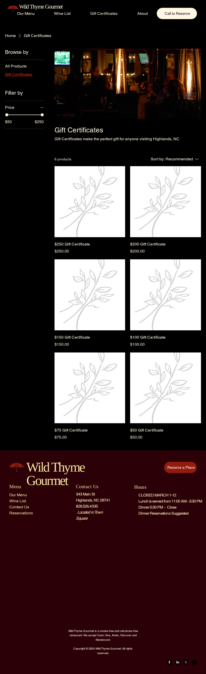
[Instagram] (194, 662)
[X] (185, 662)
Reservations (21, 513)
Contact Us (19, 507)
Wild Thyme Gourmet (40, 6)
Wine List (17, 501)
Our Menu (18, 494)
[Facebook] (169, 662)
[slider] (7, 115)
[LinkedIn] (177, 662)
